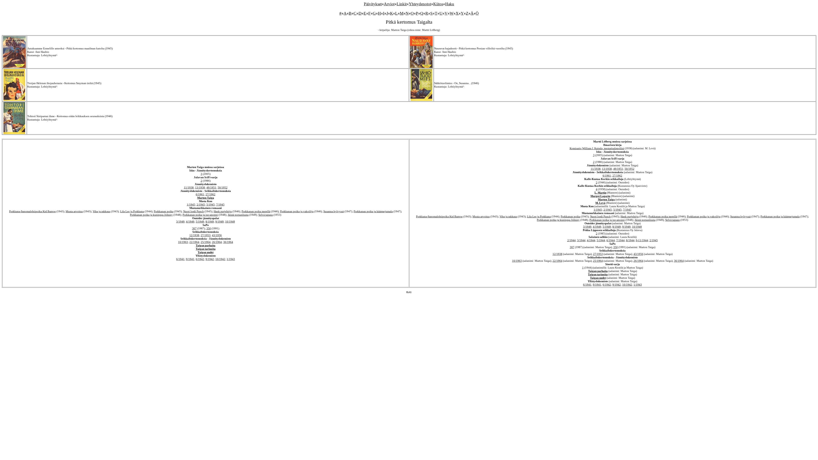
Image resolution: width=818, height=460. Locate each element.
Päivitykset (373, 4)
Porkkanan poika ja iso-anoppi (200, 214)
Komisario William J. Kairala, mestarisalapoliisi (597, 148)
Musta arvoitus (74, 211)
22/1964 (194, 242)
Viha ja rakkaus (101, 211)
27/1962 (210, 194)
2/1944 (571, 240)
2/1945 (201, 204)
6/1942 (200, 259)
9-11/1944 (642, 240)
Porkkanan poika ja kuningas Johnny (151, 214)
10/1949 (230, 221)
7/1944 (620, 240)
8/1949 (210, 221)
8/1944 (630, 240)
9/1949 (219, 221)
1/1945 (191, 204)
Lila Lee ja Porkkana (132, 211)
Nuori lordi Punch (193, 211)
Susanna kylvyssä (333, 211)
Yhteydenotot (420, 4)
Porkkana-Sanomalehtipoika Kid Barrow (32, 211)
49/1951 (211, 187)
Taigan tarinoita (206, 248)
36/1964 (228, 242)
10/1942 (220, 259)
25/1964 (205, 242)
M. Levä (600, 202)
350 (208, 228)
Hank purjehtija (223, 211)
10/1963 (183, 242)
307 (194, 228)
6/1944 (610, 240)
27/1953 (205, 235)
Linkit (402, 4)
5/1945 (210, 204)
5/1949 (200, 221)
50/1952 (223, 187)
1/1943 (231, 259)
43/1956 (217, 235)
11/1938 (189, 187)
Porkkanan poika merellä (256, 211)
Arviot (389, 4)
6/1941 (180, 259)
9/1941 (190, 259)
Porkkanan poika (163, 211)
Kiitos (438, 4)
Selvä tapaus (265, 214)
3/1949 (180, 221)
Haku (449, 4)
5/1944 (601, 240)
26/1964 (217, 242)
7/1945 (220, 204)
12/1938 (194, 235)
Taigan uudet (205, 252)
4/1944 (591, 240)
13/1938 (200, 187)
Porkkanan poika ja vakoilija (297, 211)
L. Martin (600, 192)
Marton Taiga (205, 197)
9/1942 (210, 259)
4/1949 (190, 221)
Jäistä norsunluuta (238, 214)
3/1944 (581, 240)
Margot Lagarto (600, 196)
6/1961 (200, 194)
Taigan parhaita (205, 245)
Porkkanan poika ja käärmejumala (373, 211)
